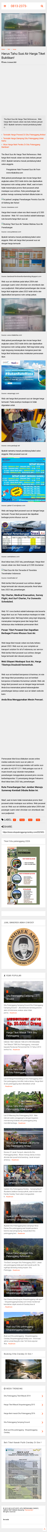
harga (14, 49)
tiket (9, 49)
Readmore (13, 1013)
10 (7, 1322)
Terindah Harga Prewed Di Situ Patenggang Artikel (24, 135)
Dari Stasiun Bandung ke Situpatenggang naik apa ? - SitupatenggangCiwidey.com (21, 1289)
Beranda (6, 1519)
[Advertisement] (23, 90)
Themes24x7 (28, 1510)
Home (3, 49)
